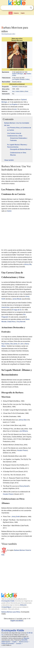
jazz (15, 109)
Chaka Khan (11, 321)
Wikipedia (26, 638)
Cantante (14, 86)
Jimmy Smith (16, 516)
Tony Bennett (21, 321)
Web (10, 13)
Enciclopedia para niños (8, 34)
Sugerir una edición (17, 620)
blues (26, 91)
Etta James (13, 344)
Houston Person (22, 450)
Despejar (27, 7)
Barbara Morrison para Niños (10, 612)
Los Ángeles (15, 79)
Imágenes (16, 13)
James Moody (16, 299)
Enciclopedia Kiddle (7, 601)
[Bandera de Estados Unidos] (25, 73)
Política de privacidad (8, 643)
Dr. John (20, 344)
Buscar (31, 8)
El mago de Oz (16, 310)
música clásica (19, 91)
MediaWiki (24, 640)
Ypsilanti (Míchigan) (17, 73)
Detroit (9, 211)
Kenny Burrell (24, 486)
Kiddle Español (6, 642)
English (23, 13)
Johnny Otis (28, 264)
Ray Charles (5, 344)
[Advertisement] (17, 20)
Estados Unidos (24, 79)
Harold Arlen (5, 307)
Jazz (13, 91)
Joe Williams (24, 431)
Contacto (18, 643)
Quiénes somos (23, 642)
